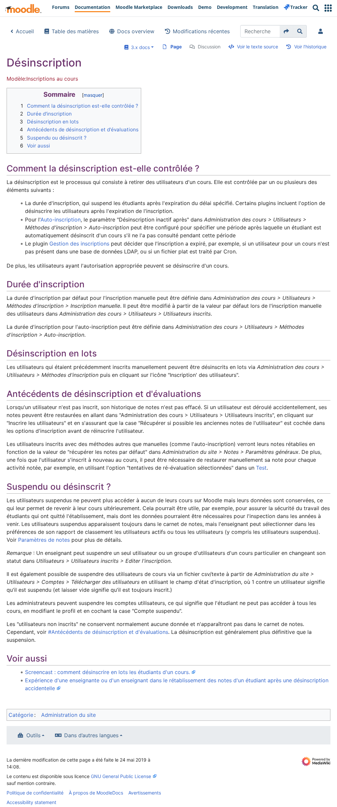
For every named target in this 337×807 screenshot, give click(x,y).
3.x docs (139, 47)
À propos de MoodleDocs (96, 792)
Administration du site (68, 715)
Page (176, 46)
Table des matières (75, 31)
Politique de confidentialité (35, 792)
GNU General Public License (121, 776)
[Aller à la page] (286, 31)
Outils (33, 735)
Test (261, 467)
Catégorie (21, 715)
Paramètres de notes (44, 539)
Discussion (209, 46)
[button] (328, 8)
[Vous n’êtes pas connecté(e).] (321, 31)
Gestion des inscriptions (79, 243)
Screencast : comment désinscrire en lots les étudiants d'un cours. (107, 672)
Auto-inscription (60, 219)
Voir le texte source (257, 46)
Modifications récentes (201, 31)
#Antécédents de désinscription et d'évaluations (108, 632)
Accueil (25, 31)
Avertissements (144, 792)
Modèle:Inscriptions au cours (42, 78)
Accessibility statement (31, 802)
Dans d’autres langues (91, 735)
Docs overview (135, 31)
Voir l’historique (310, 46)
